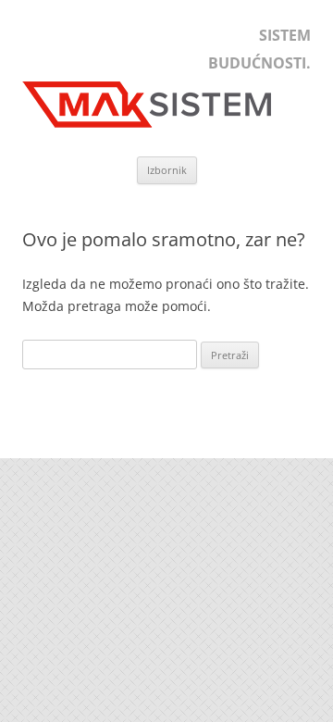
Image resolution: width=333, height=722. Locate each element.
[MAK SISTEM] (156, 127)
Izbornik (167, 170)
